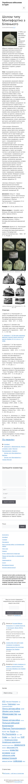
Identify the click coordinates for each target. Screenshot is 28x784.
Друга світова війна (11, 708)
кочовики (5, 448)
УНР (23, 737)
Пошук (4, 524)
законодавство (5, 750)
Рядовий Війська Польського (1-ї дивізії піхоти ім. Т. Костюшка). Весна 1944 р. (15, 626)
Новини (4, 551)
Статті (4, 562)
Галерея (4, 539)
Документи (5, 542)
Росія (12, 731)
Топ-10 (13, 737)
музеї (10, 448)
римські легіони (7, 761)
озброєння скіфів (8, 755)
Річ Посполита (9, 734)
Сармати (14, 451)
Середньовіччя (6, 560)
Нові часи (5, 548)
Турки (18, 737)
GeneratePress (18, 781)
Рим (8, 731)
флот (24, 761)
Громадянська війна (7, 706)
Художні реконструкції (9, 567)
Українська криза (11, 740)
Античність (5, 535)
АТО (3, 701)
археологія (7, 446)
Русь (17, 731)
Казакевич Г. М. (8, 335)
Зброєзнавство (15, 446)
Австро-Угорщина (12, 701)
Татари (9, 737)
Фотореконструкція (8, 565)
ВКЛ (19, 701)
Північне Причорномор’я (13, 728)
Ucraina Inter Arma (11, 643)
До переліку (8, 439)
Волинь (4, 704)
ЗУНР (22, 709)
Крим (5, 717)
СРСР (18, 734)
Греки (18, 704)
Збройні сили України (11, 711)
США (21, 734)
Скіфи (4, 737)
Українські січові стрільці (8, 745)
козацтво (14, 750)
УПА (3, 740)
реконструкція (9, 758)
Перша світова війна (11, 720)
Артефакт (7, 444)
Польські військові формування (10, 724)
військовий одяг (12, 747)
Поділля (22, 720)
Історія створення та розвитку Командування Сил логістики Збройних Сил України (15, 666)
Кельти (23, 446)
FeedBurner (17, 615)
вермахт (4, 747)
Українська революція (11, 742)
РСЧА (4, 731)
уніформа (17, 761)
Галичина (12, 704)
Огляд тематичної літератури (11, 553)
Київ (19, 714)
